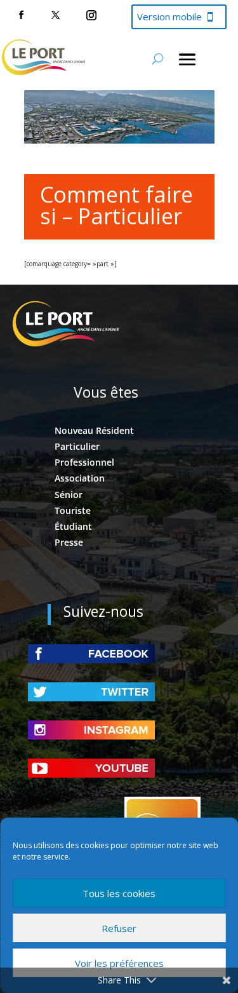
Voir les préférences (119, 963)
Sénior (69, 495)
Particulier (77, 446)
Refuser (119, 928)
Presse (69, 542)
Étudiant (73, 526)
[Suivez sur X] (55, 15)
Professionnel (84, 462)
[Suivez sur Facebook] (21, 15)
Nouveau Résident (94, 430)
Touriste (73, 510)
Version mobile (169, 16)
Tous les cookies (119, 893)
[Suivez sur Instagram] (91, 15)
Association (80, 478)
